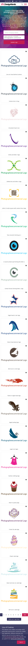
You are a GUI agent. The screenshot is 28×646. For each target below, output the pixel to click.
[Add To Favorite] (26, 51)
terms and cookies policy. (18, 639)
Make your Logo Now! (14, 619)
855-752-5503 (8, 1)
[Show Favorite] (12, 1)
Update (14, 42)
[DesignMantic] (8, 4)
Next (25, 615)
